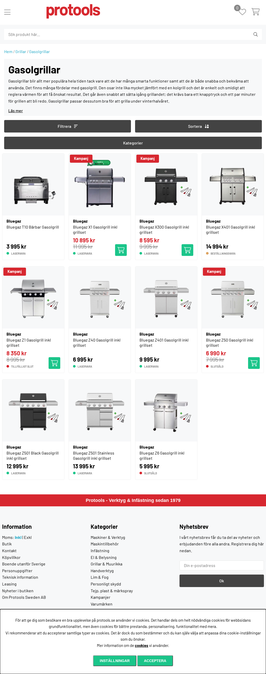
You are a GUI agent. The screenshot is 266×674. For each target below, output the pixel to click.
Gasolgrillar (39, 51)
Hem (8, 51)
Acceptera (155, 661)
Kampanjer (100, 597)
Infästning (100, 550)
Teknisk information (20, 577)
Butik (7, 543)
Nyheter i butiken (18, 590)
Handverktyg (102, 570)
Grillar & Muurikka (106, 563)
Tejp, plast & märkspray (112, 590)
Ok (221, 580)
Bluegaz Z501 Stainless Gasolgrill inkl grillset (93, 455)
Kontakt (9, 550)
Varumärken (101, 603)
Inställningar (115, 661)
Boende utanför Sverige (23, 563)
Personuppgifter (17, 570)
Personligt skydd (106, 583)
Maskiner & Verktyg (108, 537)
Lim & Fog (100, 577)
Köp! (255, 360)
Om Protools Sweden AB (24, 597)
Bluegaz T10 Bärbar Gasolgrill (32, 226)
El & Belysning (104, 557)
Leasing (9, 583)
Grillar (20, 51)
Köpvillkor (11, 557)
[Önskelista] (245, 12)
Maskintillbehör (105, 543)
